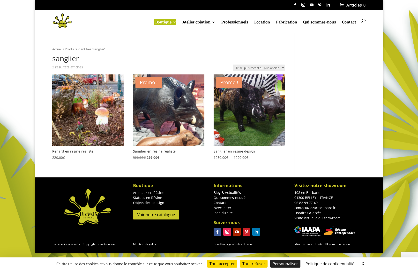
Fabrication (286, 22)
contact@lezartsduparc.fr (315, 207)
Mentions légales (144, 244)
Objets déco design (148, 202)
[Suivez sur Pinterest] (246, 232)
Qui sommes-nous (319, 22)
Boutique (163, 21)
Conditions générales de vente (234, 244)
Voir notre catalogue (156, 214)
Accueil (57, 49)
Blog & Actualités (227, 192)
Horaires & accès (307, 213)
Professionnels (234, 22)
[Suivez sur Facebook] (217, 232)
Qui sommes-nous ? (230, 197)
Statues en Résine (147, 197)
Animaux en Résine (148, 192)
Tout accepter (222, 263)
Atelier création (196, 22)
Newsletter (222, 207)
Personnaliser (285, 263)
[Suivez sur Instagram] (227, 232)
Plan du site (223, 213)
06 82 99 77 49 (306, 202)
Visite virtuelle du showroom (317, 218)
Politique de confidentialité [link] (330, 263)
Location (262, 22)
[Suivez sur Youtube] (237, 232)
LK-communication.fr (338, 244)
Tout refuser (253, 263)
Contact (349, 22)
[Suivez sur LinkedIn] (256, 232)
